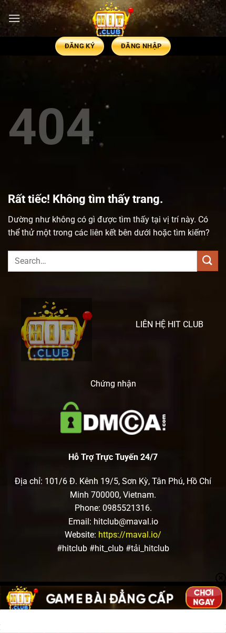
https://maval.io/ (129, 535)
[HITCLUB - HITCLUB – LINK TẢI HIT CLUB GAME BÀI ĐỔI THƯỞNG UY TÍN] (113, 18)
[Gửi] (207, 261)
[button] (14, 18)
